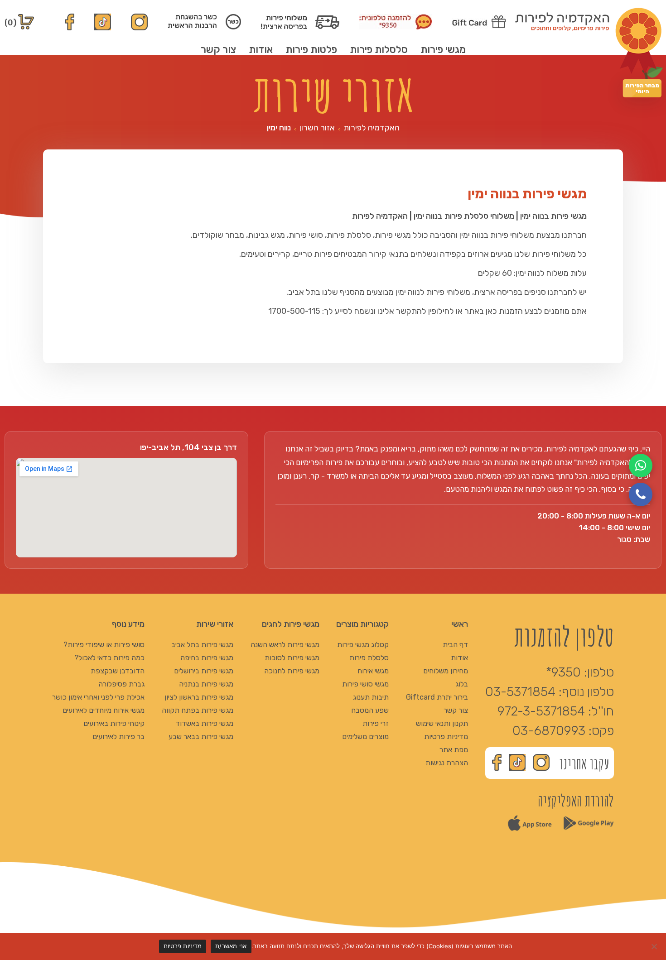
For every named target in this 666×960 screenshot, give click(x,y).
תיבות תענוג (371, 697)
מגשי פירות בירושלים (203, 671)
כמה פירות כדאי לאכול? (109, 657)
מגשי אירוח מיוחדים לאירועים (104, 710)
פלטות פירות (311, 49)
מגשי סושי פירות (365, 684)
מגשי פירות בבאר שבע (201, 736)
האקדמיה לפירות (371, 128)
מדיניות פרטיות (446, 736)
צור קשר (218, 49)
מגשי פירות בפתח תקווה (197, 710)
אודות (261, 49)
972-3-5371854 (541, 711)
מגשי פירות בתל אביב (202, 644)
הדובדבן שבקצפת (118, 671)
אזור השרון (317, 128)
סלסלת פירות (369, 657)
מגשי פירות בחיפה (206, 657)
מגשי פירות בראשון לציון (198, 697)
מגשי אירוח (373, 671)
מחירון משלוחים (445, 671)
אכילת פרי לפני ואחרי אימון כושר (98, 697)
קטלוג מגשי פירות (363, 644)
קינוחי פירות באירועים (114, 723)
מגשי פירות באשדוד (204, 723)
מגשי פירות (443, 49)
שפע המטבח (370, 710)
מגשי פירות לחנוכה (291, 671)
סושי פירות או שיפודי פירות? (104, 644)
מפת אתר (453, 749)
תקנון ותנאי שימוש (442, 723)
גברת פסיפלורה (121, 684)
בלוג (461, 684)
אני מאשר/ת (231, 946)
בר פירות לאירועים (118, 736)
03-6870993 (548, 730)
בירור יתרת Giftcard (437, 697)
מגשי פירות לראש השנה (285, 644)
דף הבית (455, 644)
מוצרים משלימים (365, 736)
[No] (654, 946)
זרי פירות (375, 723)
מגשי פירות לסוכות (292, 657)
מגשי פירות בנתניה (206, 684)
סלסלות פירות (379, 49)
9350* (563, 672)
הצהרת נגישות (446, 762)
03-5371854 (520, 691)
